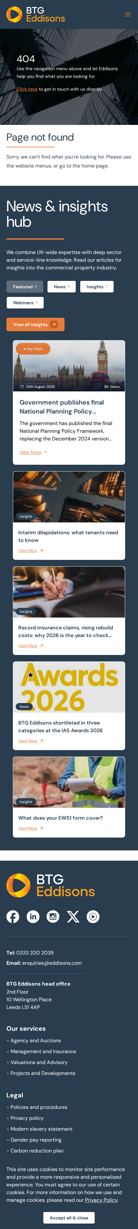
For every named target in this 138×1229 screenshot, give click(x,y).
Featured (23, 287)
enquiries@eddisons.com (52, 963)
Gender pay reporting (34, 1139)
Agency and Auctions (33, 1040)
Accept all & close (69, 1218)
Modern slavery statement (39, 1129)
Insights (95, 287)
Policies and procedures (36, 1107)
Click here (27, 89)
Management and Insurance (41, 1051)
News (59, 287)
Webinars (23, 303)
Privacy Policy (101, 1200)
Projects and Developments (40, 1073)
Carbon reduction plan (35, 1150)
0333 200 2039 (35, 952)
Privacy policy (25, 1118)
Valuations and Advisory (37, 1062)
